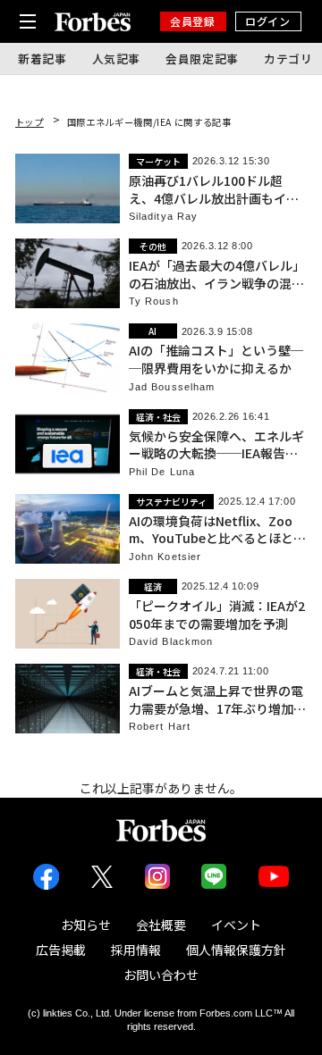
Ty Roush (154, 301)
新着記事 (42, 58)
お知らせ (86, 925)
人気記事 (116, 58)
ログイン (267, 21)
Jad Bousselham (172, 387)
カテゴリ (288, 58)
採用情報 (136, 950)
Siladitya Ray (163, 217)
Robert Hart (160, 727)
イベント (236, 925)
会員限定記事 (202, 58)
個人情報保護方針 (236, 950)
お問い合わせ (161, 975)
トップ (29, 122)
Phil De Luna (162, 472)
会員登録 (192, 21)
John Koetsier (165, 557)
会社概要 (161, 925)
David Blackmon (171, 642)
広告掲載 (61, 950)
